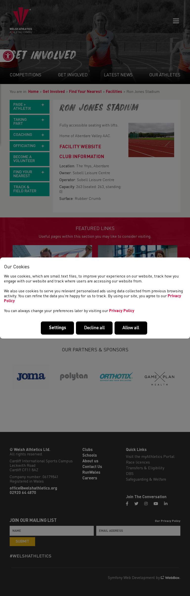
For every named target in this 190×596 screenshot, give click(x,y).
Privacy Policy (121, 311)
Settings (57, 328)
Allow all (130, 328)
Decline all (94, 328)
